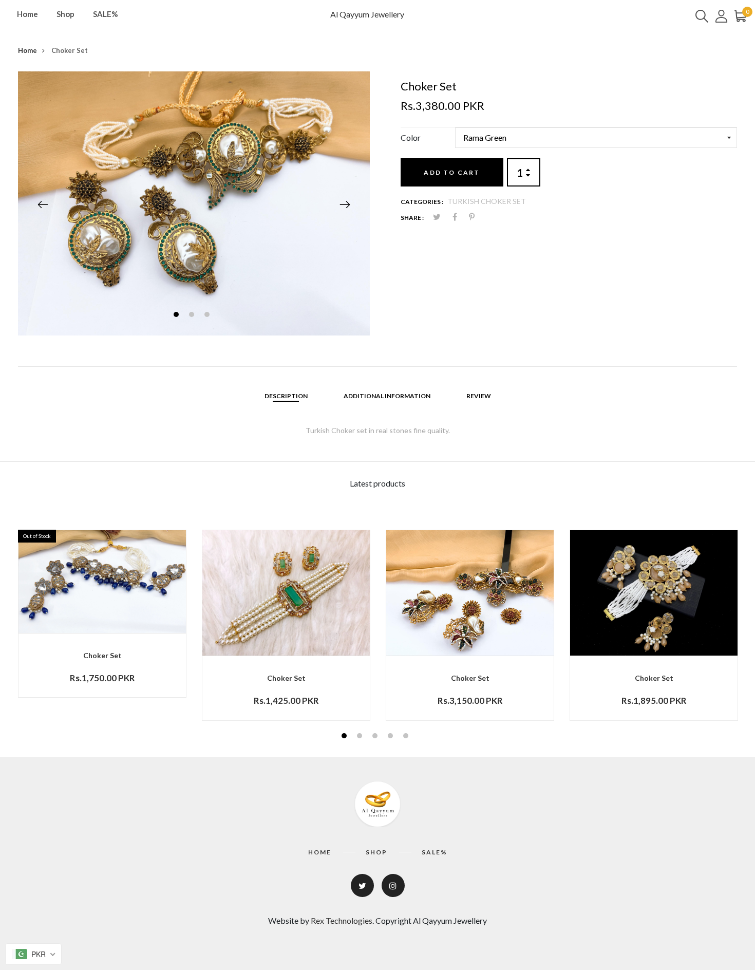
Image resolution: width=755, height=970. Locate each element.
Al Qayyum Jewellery (367, 14)
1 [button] (177, 315)
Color (411, 137)
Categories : (422, 202)
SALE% (105, 13)
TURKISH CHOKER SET (486, 201)
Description (286, 396)
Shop (65, 13)
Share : (412, 217)
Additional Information (387, 396)
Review (478, 396)
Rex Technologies (341, 920)
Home (27, 13)
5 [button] (407, 737)
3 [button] (208, 315)
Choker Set (102, 655)
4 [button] (391, 737)
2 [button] (193, 315)
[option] (194, 203)
